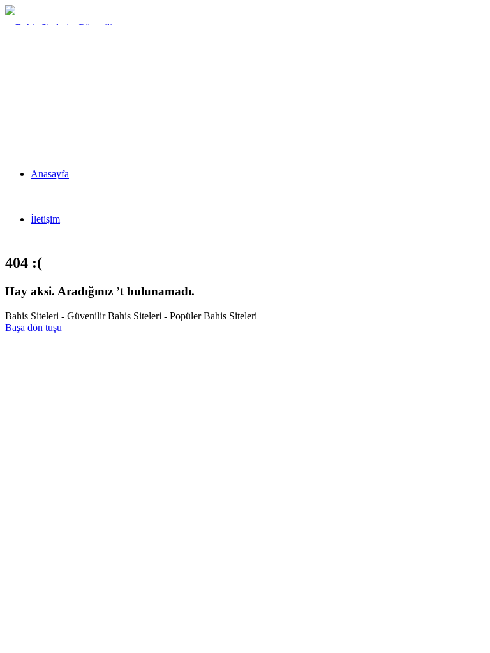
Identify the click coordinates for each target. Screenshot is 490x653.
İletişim (45, 219)
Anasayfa (50, 173)
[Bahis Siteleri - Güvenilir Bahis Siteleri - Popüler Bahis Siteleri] (66, 118)
